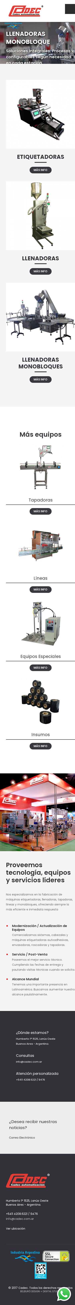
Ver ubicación (16, 1229)
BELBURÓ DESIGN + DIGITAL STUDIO (40, 1291)
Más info (40, 170)
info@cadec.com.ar (29, 1062)
